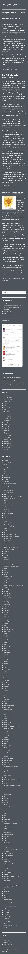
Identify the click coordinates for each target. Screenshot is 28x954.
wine (5, 920)
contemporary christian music (12, 564)
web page (6, 912)
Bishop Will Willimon (10, 504)
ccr (4, 519)
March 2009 (7, 413)
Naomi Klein (7, 751)
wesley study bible (9, 916)
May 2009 (6, 409)
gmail (5, 633)
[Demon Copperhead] (4, 359)
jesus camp (7, 673)
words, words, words (10, 5)
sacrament (6, 836)
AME (5, 473)
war (5, 908)
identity (6, 661)
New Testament (8, 760)
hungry (6, 658)
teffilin (5, 870)
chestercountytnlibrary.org (11, 526)
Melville (6, 720)
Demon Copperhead (11, 358)
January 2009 (7, 417)
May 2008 (6, 430)
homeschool (7, 652)
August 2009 (7, 407)
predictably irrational (9, 806)
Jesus (5, 671)
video (5, 904)
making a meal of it (9, 705)
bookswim (6, 509)
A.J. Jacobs (6, 460)
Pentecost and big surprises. (17, 384)
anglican (6, 479)
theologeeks (7, 882)
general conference (9, 629)
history (6, 648)
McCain (6, 715)
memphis (6, 724)
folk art (6, 623)
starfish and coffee (9, 857)
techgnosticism (8, 867)
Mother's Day (7, 745)
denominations (8, 576)
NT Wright (6, 770)
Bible (5, 494)
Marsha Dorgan (8, 709)
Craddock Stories (10, 346)
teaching (6, 865)
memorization (7, 722)
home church (7, 650)
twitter (5, 897)
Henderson (7, 646)
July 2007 (6, 449)
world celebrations (9, 922)
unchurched (7, 901)
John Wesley (7, 675)
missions (6, 739)
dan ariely (6, 572)
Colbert (6, 557)
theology (6, 884)
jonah (5, 677)
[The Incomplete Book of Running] (4, 353)
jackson (6, 667)
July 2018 (6, 403)
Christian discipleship (10, 534)
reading (6, 821)
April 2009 (6, 411)
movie (5, 747)
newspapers (7, 762)
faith (5, 608)
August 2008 (7, 424)
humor (5, 656)
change (6, 521)
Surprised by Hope (9, 863)
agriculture (7, 466)
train (5, 893)
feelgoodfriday (8, 621)
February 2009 (7, 415)
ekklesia (12, 185)
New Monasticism (11, 18)
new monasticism (13, 69)
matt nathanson (8, 713)
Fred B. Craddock (9, 348)
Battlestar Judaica (17, 379)
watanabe (6, 910)
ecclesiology (7, 587)
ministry (6, 737)
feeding (6, 620)
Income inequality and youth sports (13, 305)
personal (6, 792)
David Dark (5, 344)
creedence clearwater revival (11, 566)
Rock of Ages (7, 832)
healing (6, 639)
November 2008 (8, 418)
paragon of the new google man (12, 779)
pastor (5, 783)
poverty (6, 802)
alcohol (6, 468)
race (5, 815)
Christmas (6, 542)
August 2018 (7, 401)
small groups (7, 848)
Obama (5, 772)
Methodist (6, 732)
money (5, 743)
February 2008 (7, 435)
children (6, 528)
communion (7, 559)
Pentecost (6, 789)
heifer (5, 642)
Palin (5, 773)
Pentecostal (7, 791)
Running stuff (7, 311)
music (5, 749)
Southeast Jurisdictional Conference (13, 849)
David (5, 574)
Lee (4, 692)
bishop (5, 502)
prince (5, 808)
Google (5, 637)
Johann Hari (6, 334)
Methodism (7, 730)
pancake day (7, 777)
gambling (6, 627)
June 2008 (6, 428)
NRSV (5, 768)
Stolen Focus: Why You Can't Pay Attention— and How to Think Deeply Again (13, 331)
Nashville (6, 753)
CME (5, 553)
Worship (6, 923)
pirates (5, 796)
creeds (5, 568)
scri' (5, 838)
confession (7, 561)
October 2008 (7, 420)
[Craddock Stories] (4, 348)
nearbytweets (7, 754)
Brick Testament (8, 513)
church (5, 545)
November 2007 (8, 441)
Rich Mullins (7, 829)
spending (6, 851)
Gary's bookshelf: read (12, 325)
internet (6, 663)
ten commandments (9, 872)
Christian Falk (7, 538)
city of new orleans (9, 549)
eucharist (6, 602)
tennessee (6, 874)
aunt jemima (7, 487)
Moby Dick (6, 741)
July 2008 (6, 426)
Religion (6, 827)
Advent (5, 464)
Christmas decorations (14, 381)
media (5, 718)
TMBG (5, 889)
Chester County (8, 525)
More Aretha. (7, 313)
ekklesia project (5, 69)
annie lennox (7, 481)
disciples (6, 580)
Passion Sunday (8, 781)
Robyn (5, 830)
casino (5, 517)
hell (5, 644)
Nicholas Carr (7, 764)
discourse (6, 583)
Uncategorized (8, 899)
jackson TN (7, 669)
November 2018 (8, 398)
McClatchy (6, 716)
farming (6, 612)
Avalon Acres (7, 488)
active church (7, 462)
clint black (6, 551)
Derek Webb (7, 578)
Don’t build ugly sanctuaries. (10, 76)
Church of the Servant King (18, 67)
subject (5, 859)
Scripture (6, 840)
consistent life (7, 563)
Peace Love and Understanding (12, 785)
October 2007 (7, 443)
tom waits (6, 891)
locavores (6, 699)
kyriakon (16, 185)
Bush (5, 515)
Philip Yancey (7, 794)
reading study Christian (10, 823)
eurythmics (7, 604)
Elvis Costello (7, 595)
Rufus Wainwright (8, 834)
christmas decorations (10, 544)
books (10, 67)
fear (5, 618)
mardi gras (7, 707)
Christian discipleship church (12, 536)
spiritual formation (9, 853)
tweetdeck (6, 895)
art (4, 485)
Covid (5, 303)
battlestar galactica (9, 490)
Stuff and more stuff (12, 193)
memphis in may (8, 728)
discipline (6, 582)
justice (5, 682)
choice (5, 530)
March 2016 (7, 405)
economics (7, 589)
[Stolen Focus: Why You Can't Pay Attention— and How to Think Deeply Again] (4, 330)
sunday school (7, 861)
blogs (5, 506)
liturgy (5, 697)
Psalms (6, 811)
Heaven (6, 640)
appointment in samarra (10, 483)
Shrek (5, 846)
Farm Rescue (7, 610)
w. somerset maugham (10, 906)
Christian (6, 532)
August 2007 (7, 447)
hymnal (6, 659)
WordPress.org (8, 944)
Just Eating (6, 680)
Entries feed (7, 940)
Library (6, 696)
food (5, 625)
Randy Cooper (7, 819)
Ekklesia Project (6, 45)
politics (6, 798)
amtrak (6, 475)
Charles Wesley (8, 523)
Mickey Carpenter (8, 735)
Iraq (5, 665)
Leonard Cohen (8, 694)
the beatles (6, 878)
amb (5, 471)
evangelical (7, 606)
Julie (5, 381)
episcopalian (7, 601)
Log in (5, 938)
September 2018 (8, 399)
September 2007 (8, 445)
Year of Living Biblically (10, 925)
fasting (5, 614)
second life (7, 842)
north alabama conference (11, 766)
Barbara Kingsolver (9, 359)
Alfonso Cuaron (8, 469)
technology (7, 868)
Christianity (7, 540)
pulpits (6, 813)
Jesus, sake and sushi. (18, 383)
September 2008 (8, 422)
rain (5, 817)
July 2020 (6, 396)
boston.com (7, 511)
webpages (6, 914)
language (6, 686)
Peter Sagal (8, 355)
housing (6, 654)
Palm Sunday (7, 775)
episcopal (6, 599)
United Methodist (12, 187)
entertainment (7, 597)
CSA (5, 570)
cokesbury (6, 555)
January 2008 (7, 437)
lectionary (6, 690)
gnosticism (7, 635)
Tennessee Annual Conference (12, 876)
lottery (5, 701)
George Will (7, 631)
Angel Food (7, 477)
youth (5, 927)
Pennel (5, 787)
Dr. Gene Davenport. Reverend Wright (14, 585)
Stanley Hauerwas (8, 855)
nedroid (6, 756)
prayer (5, 804)
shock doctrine (8, 844)
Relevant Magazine (9, 825)
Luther (5, 703)
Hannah (6, 384)
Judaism (6, 678)
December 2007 (8, 439)
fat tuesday (6, 616)
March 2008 (7, 434)
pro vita (6, 810)
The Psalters (7, 880)
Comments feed (8, 942)
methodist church (8, 734)
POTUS (5, 800)
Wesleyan (6, 918)
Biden (5, 500)
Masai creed (7, 711)
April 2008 (6, 432)
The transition (17, 377)
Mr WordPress (7, 377)
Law (5, 688)
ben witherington (8, 492)
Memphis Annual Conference (12, 726)
